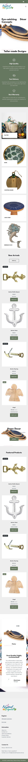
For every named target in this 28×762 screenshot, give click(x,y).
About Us (4, 730)
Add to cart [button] (14, 338)
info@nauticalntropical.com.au (16, 752)
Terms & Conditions (6, 733)
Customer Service (6, 737)
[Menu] (25, 6)
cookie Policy (10, 760)
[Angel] (14, 392)
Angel (14, 407)
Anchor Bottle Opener (14, 292)
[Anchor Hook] (14, 315)
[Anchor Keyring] (14, 354)
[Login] (25, 1)
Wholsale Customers (7, 718)
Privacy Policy (5, 735)
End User (4, 722)
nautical (14, 296)
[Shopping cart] (23, 1)
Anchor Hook (14, 330)
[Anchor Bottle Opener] (14, 277)
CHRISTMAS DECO (14, 411)
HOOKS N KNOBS (14, 334)
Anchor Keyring (14, 369)
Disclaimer (23, 760)
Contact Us (4, 732)
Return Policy (17, 760)
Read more (14, 299)
